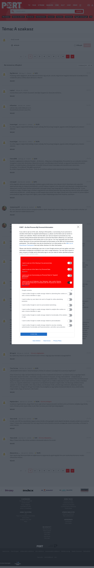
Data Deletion (37, 340)
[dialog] (47, 284)
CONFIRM (33, 334)
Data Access (47, 340)
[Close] (79, 227)
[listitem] (47, 259)
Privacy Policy (57, 340)
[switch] (69, 263)
